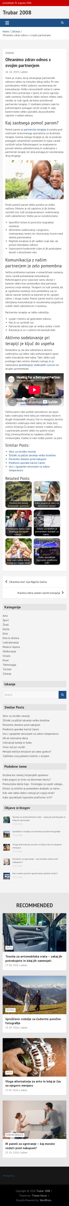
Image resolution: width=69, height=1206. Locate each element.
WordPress (45, 1200)
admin (24, 72)
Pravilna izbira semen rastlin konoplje (39, 593)
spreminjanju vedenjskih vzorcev (37, 365)
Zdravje (9, 53)
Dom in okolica (11, 638)
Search (62, 695)
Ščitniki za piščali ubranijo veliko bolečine (32, 455)
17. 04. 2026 (11, 965)
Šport (6, 620)
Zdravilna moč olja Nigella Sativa (28, 582)
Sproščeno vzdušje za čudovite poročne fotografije (36, 831)
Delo (5, 633)
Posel (6, 660)
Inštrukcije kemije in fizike (17, 742)
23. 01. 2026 (12, 1152)
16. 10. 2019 (12, 72)
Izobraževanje (11, 642)
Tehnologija (9, 664)
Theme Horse (39, 1195)
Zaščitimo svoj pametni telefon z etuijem (26, 756)
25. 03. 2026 (12, 1027)
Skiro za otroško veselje (22, 451)
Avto (5, 615)
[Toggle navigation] (7, 23)
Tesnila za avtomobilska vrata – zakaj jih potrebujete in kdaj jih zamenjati (33, 958)
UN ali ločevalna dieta (15, 738)
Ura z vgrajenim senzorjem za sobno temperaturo (31, 733)
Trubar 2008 (17, 12)
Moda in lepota (11, 647)
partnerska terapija (35, 129)
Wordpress (9, 1175)
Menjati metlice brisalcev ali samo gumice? (27, 751)
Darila (6, 629)
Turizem (7, 669)
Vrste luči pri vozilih (14, 747)
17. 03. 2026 (11, 1090)
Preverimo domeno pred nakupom (27, 459)
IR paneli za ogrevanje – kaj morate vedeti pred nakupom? (30, 1146)
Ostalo (6, 656)
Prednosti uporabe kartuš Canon (27, 463)
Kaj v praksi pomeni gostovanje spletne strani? (35, 873)
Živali (6, 624)
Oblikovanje (9, 651)
